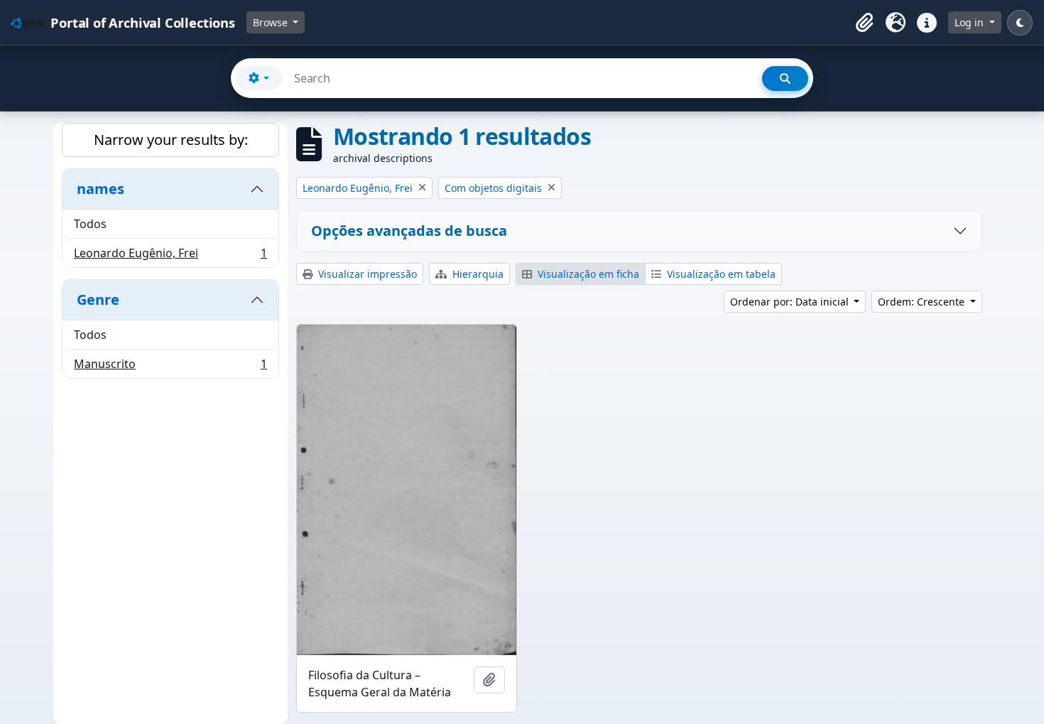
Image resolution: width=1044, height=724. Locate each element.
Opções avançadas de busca (409, 230)
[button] (864, 22)
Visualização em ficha (587, 274)
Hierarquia (477, 274)
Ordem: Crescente (922, 301)
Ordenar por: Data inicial (791, 301)
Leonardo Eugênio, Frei (170, 256)
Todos (90, 224)
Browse (271, 22)
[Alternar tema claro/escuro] (1020, 23)
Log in (970, 22)
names (100, 188)
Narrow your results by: (171, 139)
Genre (98, 299)
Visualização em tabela (720, 274)
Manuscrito (170, 367)
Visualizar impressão (366, 274)
